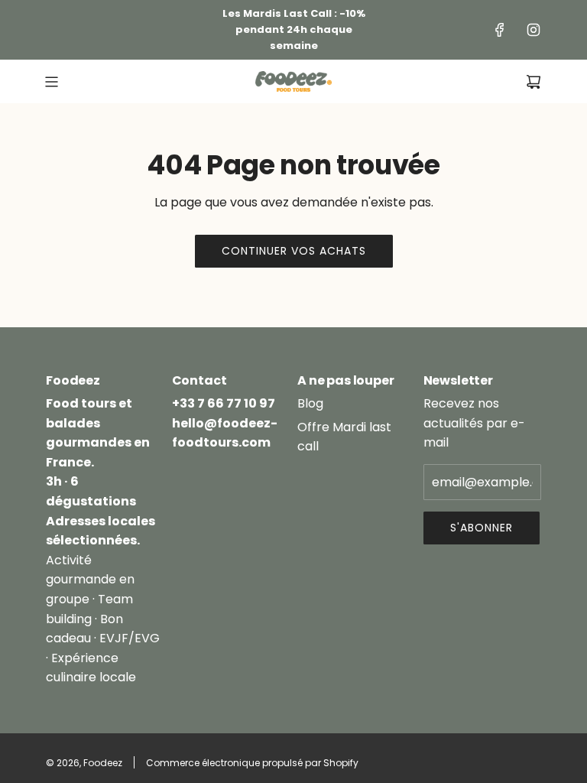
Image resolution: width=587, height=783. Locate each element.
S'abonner (481, 527)
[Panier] (533, 82)
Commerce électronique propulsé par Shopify (252, 762)
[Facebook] (500, 29)
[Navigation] (51, 82)
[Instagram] (533, 29)
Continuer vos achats (294, 250)
